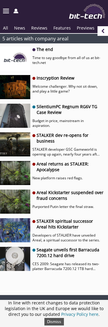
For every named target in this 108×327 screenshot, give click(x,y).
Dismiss (54, 321)
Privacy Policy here (79, 314)
